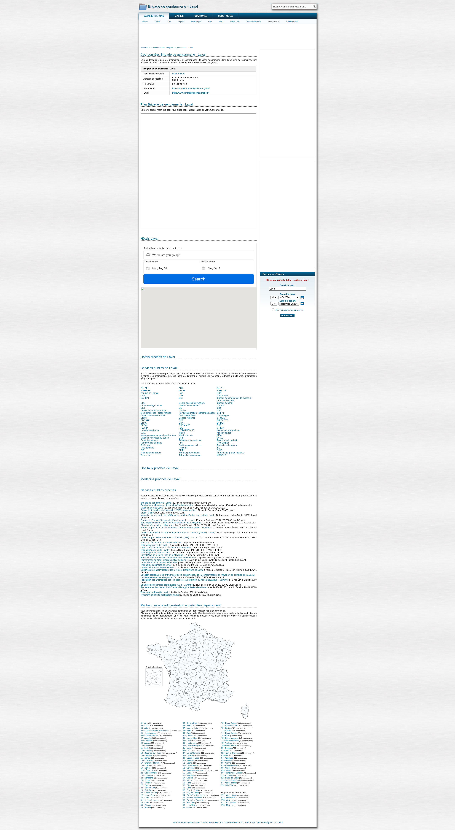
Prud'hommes (147, 448)
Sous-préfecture (254, 21)
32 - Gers (145, 803)
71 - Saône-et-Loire (229, 725)
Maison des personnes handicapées (158, 435)
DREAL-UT (184, 425)
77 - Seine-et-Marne (230, 740)
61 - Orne (187, 788)
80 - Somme (226, 748)
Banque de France (150, 393)
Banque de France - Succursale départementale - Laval (167, 520)
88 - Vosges (226, 768)
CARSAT (145, 398)
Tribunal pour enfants (189, 453)
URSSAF (221, 455)
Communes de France (212, 822)
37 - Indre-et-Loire (190, 728)
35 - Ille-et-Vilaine (190, 723)
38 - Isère (187, 730)
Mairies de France (233, 822)
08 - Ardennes (147, 740)
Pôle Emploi (223, 443)
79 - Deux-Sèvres (229, 745)
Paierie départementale (190, 440)
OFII (181, 438)
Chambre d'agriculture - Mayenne (157, 525)
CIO (219, 408)
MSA (219, 435)
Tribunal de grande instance (230, 453)
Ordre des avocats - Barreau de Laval (159, 562)
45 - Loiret (187, 748)
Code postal (225, 16)
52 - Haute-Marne (190, 765)
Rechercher (287, 315)
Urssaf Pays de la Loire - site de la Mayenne (162, 555)
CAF (169, 21)
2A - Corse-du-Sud (149, 793)
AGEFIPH (145, 390)
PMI (210, 21)
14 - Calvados (147, 755)
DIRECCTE (222, 420)
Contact (279, 822)
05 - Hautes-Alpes (148, 733)
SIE (218, 448)
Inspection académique (228, 430)
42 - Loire (187, 740)
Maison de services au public (155, 438)
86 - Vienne (226, 763)
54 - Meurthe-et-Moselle (193, 770)
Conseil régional (187, 418)
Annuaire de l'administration (186, 822)
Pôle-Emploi (196, 21)
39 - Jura (187, 733)
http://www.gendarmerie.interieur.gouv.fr (191, 88)
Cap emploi (222, 395)
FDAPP (144, 428)
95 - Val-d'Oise (227, 785)
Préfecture (234, 21)
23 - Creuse (146, 775)
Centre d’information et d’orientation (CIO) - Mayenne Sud (168, 510)
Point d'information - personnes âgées (197, 413)
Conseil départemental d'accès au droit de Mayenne (166, 547)
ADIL (181, 388)
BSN (219, 393)
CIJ (180, 408)
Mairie (145, 21)
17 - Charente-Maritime (150, 763)
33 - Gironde (146, 805)
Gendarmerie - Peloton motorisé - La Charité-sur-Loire (167, 505)
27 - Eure (145, 785)
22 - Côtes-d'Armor (149, 773)
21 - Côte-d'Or (147, 770)
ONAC (220, 438)
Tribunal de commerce (189, 455)
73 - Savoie (226, 730)
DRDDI (220, 423)
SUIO (219, 450)
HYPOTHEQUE (186, 430)
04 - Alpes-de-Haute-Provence (154, 730)
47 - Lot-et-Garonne (191, 753)
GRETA (220, 428)
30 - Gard (145, 798)
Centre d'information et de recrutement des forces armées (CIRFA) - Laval (177, 532)
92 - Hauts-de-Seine (230, 778)
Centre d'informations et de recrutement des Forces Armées (156, 411)
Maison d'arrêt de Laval (152, 508)
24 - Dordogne (147, 778)
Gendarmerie (273, 21)
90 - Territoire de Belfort (231, 773)
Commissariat (292, 21)
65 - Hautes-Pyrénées (192, 798)
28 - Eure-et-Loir (148, 788)
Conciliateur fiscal (187, 415)
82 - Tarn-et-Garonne (230, 753)
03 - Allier (144, 728)
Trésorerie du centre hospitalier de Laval (160, 595)
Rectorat (183, 448)
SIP (142, 450)
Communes (200, 16)
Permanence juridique (151, 443)
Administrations (154, 16)
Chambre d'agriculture (151, 405)
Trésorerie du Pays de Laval (154, 592)
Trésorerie (146, 455)
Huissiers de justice (150, 430)
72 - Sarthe (226, 728)
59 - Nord (187, 783)
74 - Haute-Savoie (229, 733)
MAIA (143, 433)
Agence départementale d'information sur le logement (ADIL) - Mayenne (176, 527)
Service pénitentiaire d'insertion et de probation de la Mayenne (171, 522)
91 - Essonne (227, 775)
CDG (143, 403)
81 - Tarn (225, 750)
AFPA (219, 388)
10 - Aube (145, 745)
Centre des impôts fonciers (192, 403)
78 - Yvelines (226, 743)
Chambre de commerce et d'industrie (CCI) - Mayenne (167, 585)
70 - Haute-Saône (229, 723)
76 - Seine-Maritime (229, 738)
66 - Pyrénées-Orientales (194, 800)
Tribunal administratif (151, 453)
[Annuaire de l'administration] (143, 6)
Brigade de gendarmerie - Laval (156, 503)
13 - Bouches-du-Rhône (151, 753)
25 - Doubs (145, 780)
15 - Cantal (145, 758)
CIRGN (182, 410)
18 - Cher (145, 765)
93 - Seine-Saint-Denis (231, 780)
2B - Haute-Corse (148, 795)
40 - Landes (188, 735)
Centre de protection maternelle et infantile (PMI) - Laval (169, 537)
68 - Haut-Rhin (189, 805)
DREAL (144, 425)
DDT (181, 420)
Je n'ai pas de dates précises (289, 310)
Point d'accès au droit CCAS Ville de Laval (161, 542)
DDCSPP (145, 420)
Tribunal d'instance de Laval (154, 550)
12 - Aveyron (146, 750)
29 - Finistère (146, 790)
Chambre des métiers (189, 405)
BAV (181, 393)
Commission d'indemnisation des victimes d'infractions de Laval (172, 570)
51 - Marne (187, 763)
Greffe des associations (190, 445)
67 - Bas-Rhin (189, 803)
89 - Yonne (226, 770)
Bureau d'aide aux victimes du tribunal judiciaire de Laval (168, 557)
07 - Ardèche (146, 738)
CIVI (219, 410)
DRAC (144, 423)
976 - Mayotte (227, 805)
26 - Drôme (145, 783)
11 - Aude (145, 748)
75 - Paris (225, 735)
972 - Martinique (228, 798)
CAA (143, 395)
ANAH (182, 390)
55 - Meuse (187, 773)
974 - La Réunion (228, 803)
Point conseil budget (227, 440)
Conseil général (224, 403)
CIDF (143, 408)
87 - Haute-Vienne (229, 765)
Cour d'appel (223, 415)
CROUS (221, 418)
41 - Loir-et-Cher (190, 738)
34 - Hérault (146, 808)
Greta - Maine (147, 513)
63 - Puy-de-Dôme (191, 793)
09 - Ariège (145, 743)
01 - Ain (144, 723)
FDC (181, 428)
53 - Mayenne (189, 768)
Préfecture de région (227, 445)
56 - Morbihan (189, 775)
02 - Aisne (145, 725)
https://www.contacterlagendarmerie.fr (190, 93)
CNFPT (220, 413)
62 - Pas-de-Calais (191, 790)
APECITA (221, 390)
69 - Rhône (187, 808)
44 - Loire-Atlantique (191, 745)
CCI (181, 398)
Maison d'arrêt (224, 433)
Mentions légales (265, 822)
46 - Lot (186, 750)
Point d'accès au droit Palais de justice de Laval (163, 560)
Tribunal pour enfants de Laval (155, 552)
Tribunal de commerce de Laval (156, 565)
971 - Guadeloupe (229, 795)
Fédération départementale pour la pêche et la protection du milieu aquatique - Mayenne (185, 580)
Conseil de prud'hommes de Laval (157, 567)
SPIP (181, 450)
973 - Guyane (227, 800)
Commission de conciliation (154, 415)
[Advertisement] (228, 35)
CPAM (157, 21)
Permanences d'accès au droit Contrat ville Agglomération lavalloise (174, 587)
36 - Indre (187, 725)
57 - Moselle (188, 778)
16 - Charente (146, 760)
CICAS (220, 405)
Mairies (179, 16)
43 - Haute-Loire (190, 743)
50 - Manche (188, 760)
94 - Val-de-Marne (229, 783)
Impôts (181, 21)
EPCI (221, 21)
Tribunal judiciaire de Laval (154, 545)
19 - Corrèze (146, 768)
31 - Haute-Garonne (149, 800)
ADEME (144, 388)
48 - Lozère (188, 755)
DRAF (182, 423)
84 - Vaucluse (227, 758)
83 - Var (224, 755)
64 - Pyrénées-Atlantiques (194, 795)
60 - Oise (187, 785)
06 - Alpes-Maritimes (149, 735)
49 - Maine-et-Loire (191, 758)
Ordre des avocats (149, 440)
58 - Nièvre (187, 780)
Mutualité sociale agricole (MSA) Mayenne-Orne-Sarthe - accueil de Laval (177, 515)
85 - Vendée (226, 760)
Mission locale (186, 435)
